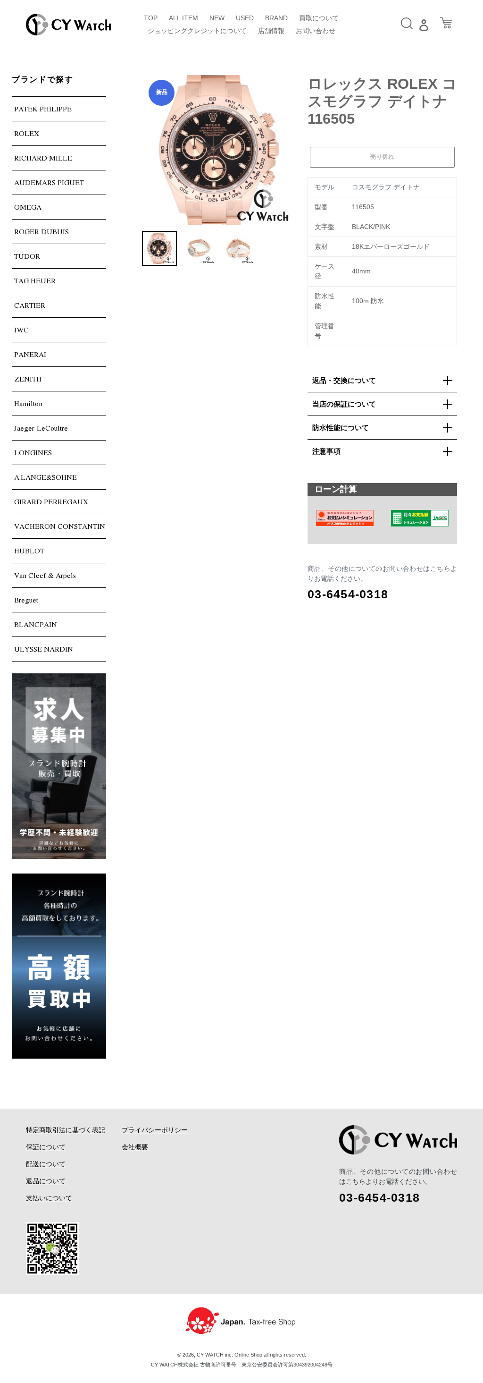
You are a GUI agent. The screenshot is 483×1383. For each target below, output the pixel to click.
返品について (46, 1181)
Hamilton (28, 403)
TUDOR (27, 256)
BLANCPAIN (35, 624)
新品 (161, 92)
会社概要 (135, 1147)
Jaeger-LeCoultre (41, 428)
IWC (21, 329)
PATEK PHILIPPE (43, 108)
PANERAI (30, 354)
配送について (46, 1164)
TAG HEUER (35, 280)
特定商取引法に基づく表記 (65, 1130)
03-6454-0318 (348, 594)
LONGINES (33, 452)
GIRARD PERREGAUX (51, 501)
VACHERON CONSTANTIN (59, 526)
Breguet (26, 599)
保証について (46, 1147)
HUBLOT (29, 550)
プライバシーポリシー (155, 1130)
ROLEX (26, 133)
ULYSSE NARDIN (43, 649)
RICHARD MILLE (43, 158)
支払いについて (49, 1198)
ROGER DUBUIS (41, 231)
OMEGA (28, 207)
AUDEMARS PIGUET (49, 182)
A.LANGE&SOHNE (45, 477)
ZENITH (28, 378)
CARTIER (29, 305)
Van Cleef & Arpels (45, 575)
